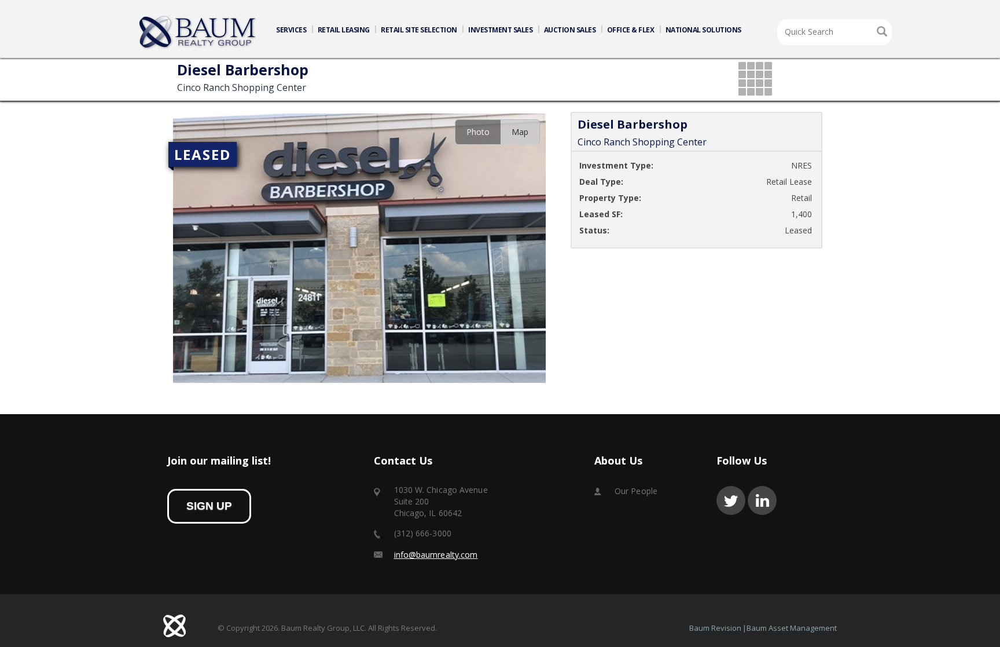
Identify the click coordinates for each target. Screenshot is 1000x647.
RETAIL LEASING (344, 30)
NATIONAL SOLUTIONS (703, 30)
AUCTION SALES (570, 30)
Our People (636, 490)
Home (198, 32)
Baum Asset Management (792, 628)
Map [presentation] (520, 131)
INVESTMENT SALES (500, 30)
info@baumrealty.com (436, 554)
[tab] (478, 131)
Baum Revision (715, 628)
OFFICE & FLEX (631, 30)
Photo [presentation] (478, 131)
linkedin (762, 500)
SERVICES (291, 30)
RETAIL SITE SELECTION (419, 30)
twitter (730, 500)
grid (756, 79)
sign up (209, 506)
